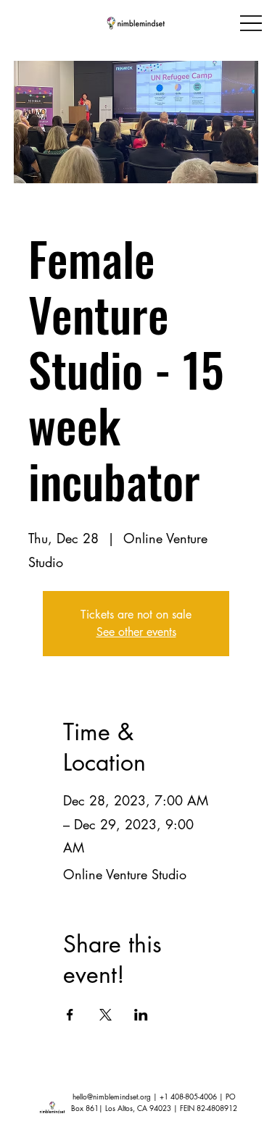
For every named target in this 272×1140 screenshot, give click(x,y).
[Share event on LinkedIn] (141, 1014)
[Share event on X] (105, 1014)
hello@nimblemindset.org (112, 1096)
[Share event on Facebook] (70, 1014)
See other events (136, 632)
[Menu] (251, 23)
